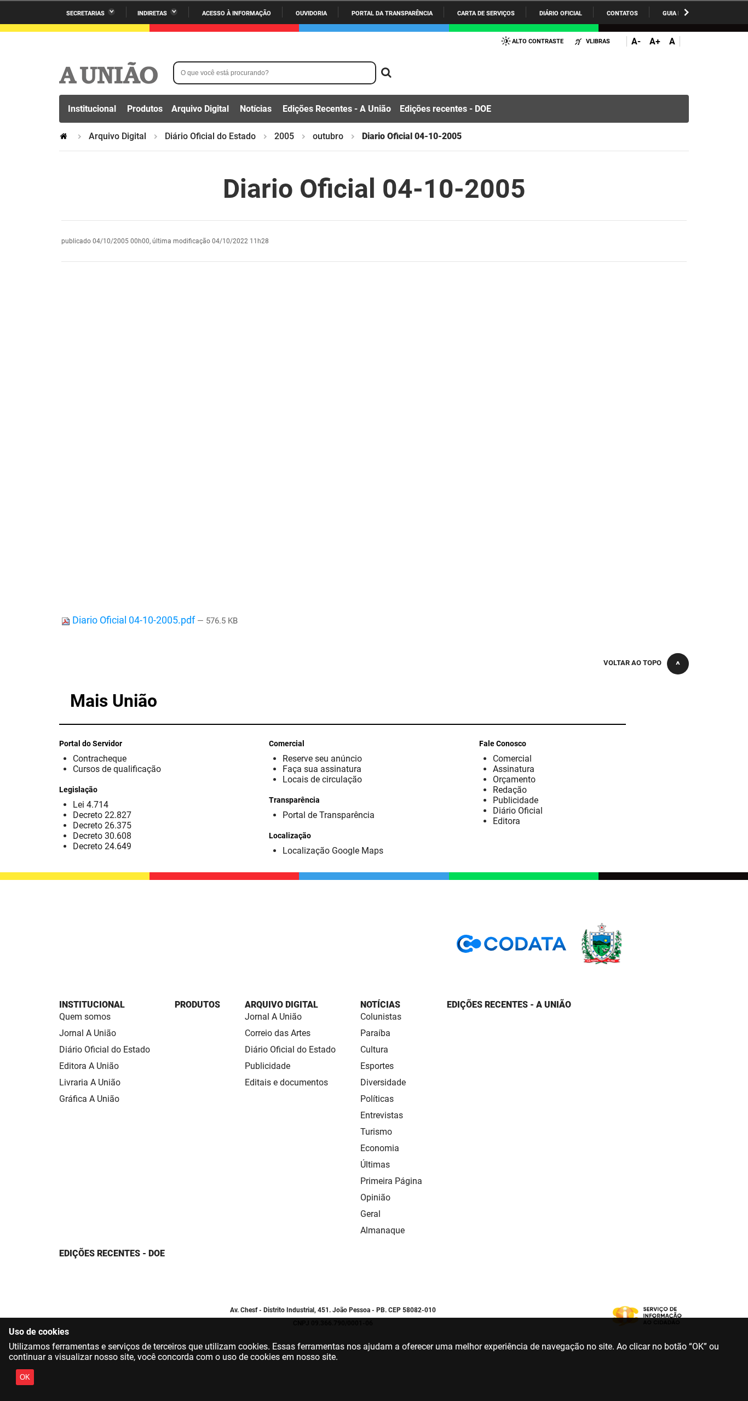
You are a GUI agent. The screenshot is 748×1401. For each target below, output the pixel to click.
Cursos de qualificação (117, 769)
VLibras (598, 41)
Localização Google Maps (333, 850)
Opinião (375, 1197)
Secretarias (85, 13)
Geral (370, 1214)
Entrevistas (381, 1115)
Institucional (92, 109)
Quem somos (85, 1016)
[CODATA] (511, 947)
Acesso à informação (236, 13)
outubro (328, 136)
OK (25, 1377)
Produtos (145, 109)
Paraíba (375, 1033)
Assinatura (513, 769)
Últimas (375, 1164)
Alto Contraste (537, 41)
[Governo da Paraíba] (634, 962)
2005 (284, 136)
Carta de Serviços (486, 13)
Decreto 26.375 (102, 825)
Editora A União (89, 1066)
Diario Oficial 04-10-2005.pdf (133, 620)
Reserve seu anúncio (322, 758)
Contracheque (99, 758)
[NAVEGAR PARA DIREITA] (686, 12)
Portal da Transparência (392, 13)
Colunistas (380, 1016)
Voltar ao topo (632, 663)
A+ (654, 41)
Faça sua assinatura (322, 769)
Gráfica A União (89, 1099)
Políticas (377, 1099)
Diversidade (383, 1082)
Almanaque (382, 1230)
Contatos (622, 13)
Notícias (256, 109)
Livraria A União (89, 1082)
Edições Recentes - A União (337, 109)
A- (636, 41)
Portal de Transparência (329, 815)
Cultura (374, 1049)
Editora (506, 821)
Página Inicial (64, 136)
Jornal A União (87, 1033)
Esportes (377, 1066)
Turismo (376, 1131)
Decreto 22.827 (102, 815)
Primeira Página (391, 1181)
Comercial (512, 758)
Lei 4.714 (90, 804)
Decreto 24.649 (102, 846)
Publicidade (515, 800)
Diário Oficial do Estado (210, 136)
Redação (510, 790)
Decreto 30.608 (102, 836)
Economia (379, 1148)
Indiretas (152, 13)
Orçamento (514, 779)
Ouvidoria (311, 13)
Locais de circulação (322, 779)
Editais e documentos (286, 1082)
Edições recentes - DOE (445, 109)
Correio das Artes (277, 1033)
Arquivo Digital (200, 109)
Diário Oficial (560, 13)
